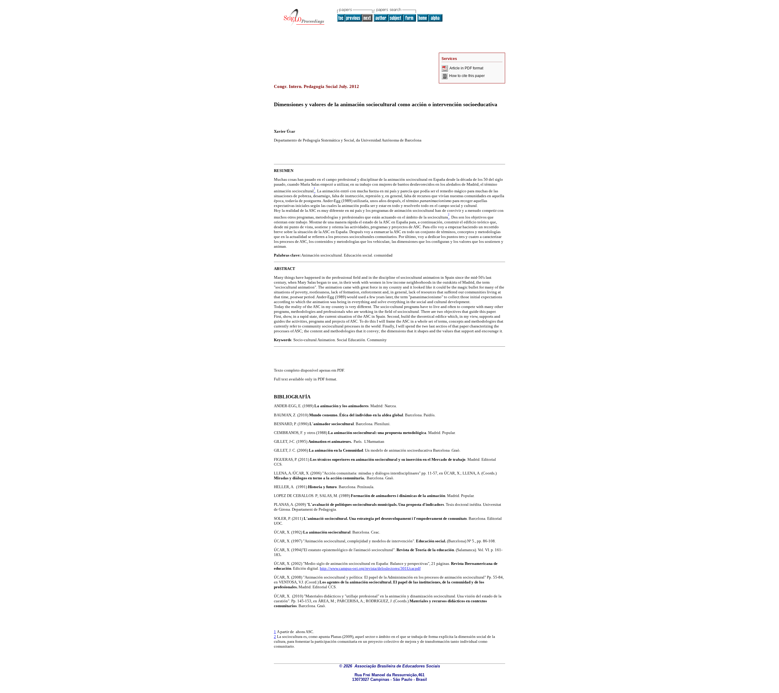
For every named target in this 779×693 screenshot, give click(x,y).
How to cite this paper (467, 76)
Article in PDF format (466, 68)
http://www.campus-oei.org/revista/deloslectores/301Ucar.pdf (370, 568)
